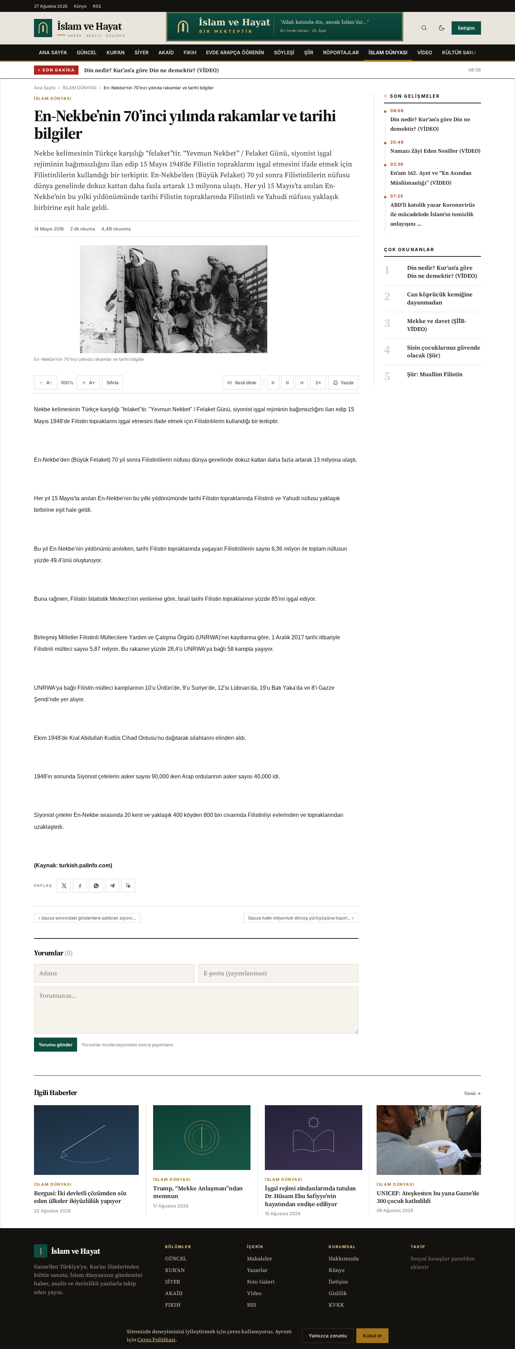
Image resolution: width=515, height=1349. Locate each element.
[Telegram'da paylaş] (112, 886)
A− (49, 382)
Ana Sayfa (53, 52)
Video (254, 1293)
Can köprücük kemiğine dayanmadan (440, 298)
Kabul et (372, 1335)
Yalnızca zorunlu (328, 1335)
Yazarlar (257, 1270)
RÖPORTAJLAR (341, 52)
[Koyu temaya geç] (441, 28)
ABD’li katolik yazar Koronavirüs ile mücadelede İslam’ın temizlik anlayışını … (432, 214)
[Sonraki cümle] (302, 383)
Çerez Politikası (156, 1339)
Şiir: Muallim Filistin (434, 374)
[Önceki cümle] (273, 383)
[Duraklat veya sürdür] (287, 383)
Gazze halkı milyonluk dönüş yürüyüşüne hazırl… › (301, 918)
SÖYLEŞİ (284, 52)
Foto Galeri (261, 1281)
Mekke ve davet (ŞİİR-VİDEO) (436, 325)
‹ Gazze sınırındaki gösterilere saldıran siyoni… (87, 918)
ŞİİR (308, 52)
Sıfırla (112, 382)
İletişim (466, 28)
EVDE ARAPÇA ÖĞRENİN (235, 52)
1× (318, 382)
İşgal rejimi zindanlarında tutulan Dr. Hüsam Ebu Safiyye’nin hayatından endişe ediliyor (310, 1196)
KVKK (336, 1304)
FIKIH (190, 52)
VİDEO (424, 52)
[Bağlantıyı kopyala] (128, 886)
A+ (92, 382)
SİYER (142, 52)
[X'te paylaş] (64, 886)
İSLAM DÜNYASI (388, 52)
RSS (97, 6)
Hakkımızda (344, 1258)
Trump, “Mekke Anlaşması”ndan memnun (198, 1192)
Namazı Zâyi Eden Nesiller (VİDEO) (435, 150)
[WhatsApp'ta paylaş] (96, 886)
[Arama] (424, 28)
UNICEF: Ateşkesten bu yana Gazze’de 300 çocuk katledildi (428, 1197)
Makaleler (259, 1258)
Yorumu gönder (56, 1044)
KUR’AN (116, 52)
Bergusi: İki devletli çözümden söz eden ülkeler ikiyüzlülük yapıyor (80, 1197)
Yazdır (347, 382)
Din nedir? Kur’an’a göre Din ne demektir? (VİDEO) (151, 70)
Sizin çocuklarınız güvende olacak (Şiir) (443, 351)
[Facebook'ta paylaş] (80, 886)
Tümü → (472, 1093)
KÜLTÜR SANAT (461, 52)
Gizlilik (338, 1293)
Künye (80, 6)
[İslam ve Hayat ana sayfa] (93, 28)
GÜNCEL (87, 52)
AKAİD (166, 52)
